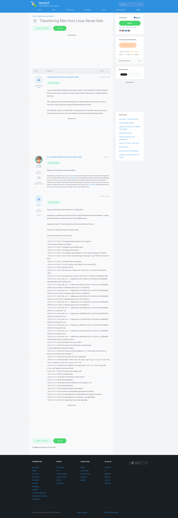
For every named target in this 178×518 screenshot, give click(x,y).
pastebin (74, 178)
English (137, 463)
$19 (120, 27)
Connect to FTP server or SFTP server (129, 143)
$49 (127, 27)
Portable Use (36, 499)
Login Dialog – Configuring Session (128, 119)
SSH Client (35, 480)
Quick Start (35, 467)
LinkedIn (107, 480)
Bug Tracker (60, 483)
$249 (134, 27)
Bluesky (107, 477)
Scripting (35, 490)
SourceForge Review (124, 61)
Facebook (108, 467)
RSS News (108, 483)
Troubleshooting (61, 474)
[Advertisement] (71, 50)
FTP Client (35, 474)
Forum (138, 10)
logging (64, 175)
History (58, 480)
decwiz (39, 205)
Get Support (60, 467)
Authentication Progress (125, 133)
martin (38, 165)
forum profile (91, 184)
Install (103, 10)
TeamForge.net (85, 474)
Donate (129, 23)
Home (39, 10)
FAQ (57, 471)
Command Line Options (39, 496)
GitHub (83, 467)
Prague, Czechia (38, 184)
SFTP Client (35, 477)
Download (88, 10)
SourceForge (85, 471)
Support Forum (61, 477)
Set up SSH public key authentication (129, 151)
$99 (130, 27)
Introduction (70, 10)
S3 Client (35, 483)
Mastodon (108, 474)
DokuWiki (83, 477)
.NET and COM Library (39, 493)
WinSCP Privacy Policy (111, 512)
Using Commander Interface (126, 123)
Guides (34, 471)
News (54, 10)
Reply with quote (53, 83)
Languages (35, 486)
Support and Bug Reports (45, 16)
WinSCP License (82, 512)
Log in (59, 28)
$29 (123, 27)
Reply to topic (42, 28)
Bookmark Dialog (123, 147)
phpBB (83, 480)
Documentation (121, 10)
